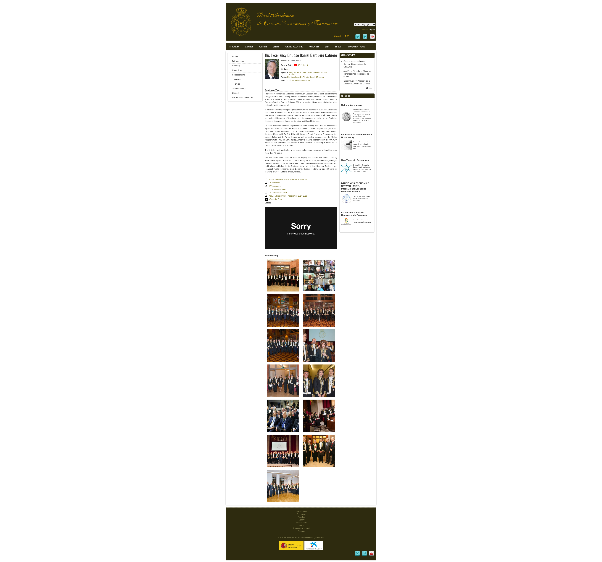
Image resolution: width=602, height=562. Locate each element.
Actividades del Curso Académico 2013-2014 (288, 179)
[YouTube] (372, 39)
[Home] (239, 19)
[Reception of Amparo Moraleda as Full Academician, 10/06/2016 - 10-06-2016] (319, 396)
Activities (263, 46)
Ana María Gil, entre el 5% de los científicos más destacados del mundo (357, 74)
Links (327, 46)
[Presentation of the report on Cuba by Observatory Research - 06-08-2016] (283, 431)
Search (235, 57)
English (372, 30)
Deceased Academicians (242, 97)
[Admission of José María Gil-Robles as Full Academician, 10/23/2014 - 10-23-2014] (283, 501)
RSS (347, 36)
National (237, 79)
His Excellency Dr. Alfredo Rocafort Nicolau (305, 77)
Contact (337, 36)
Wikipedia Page (275, 199)
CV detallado (274, 183)
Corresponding (238, 75)
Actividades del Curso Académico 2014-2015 (288, 196)
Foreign (237, 84)
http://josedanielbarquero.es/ (298, 80)
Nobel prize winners (351, 105)
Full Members (238, 61)
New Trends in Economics (355, 160)
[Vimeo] (364, 39)
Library (276, 46)
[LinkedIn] (357, 555)
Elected (235, 93)
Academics (249, 46)
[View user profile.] (272, 78)
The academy (301, 511)
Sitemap (301, 531)
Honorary (236, 66)
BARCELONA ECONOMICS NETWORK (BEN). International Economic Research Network (355, 187)
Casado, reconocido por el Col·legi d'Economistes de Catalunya (354, 64)
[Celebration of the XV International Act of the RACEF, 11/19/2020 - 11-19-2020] (319, 291)
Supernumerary (239, 88)
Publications (314, 46)
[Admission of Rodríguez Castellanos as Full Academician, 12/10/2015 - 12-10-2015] (319, 431)
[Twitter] (357, 39)
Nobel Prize (237, 70)
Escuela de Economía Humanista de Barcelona (354, 213)
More (371, 88)
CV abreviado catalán (278, 193)
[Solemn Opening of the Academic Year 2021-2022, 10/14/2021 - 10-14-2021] (283, 291)
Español (364, 30)
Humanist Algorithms (294, 46)
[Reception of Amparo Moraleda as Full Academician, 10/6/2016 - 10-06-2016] (319, 361)
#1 (288, 69)
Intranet (338, 46)
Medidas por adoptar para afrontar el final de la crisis (308, 73)
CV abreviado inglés (277, 189)
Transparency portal (356, 46)
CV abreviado (275, 186)
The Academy (234, 46)
